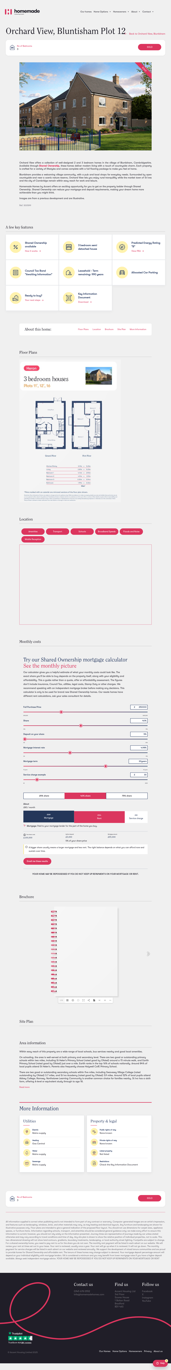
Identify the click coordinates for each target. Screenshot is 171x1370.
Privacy (148, 1351)
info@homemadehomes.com (89, 1294)
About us (158, 1351)
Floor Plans (83, 329)
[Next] (119, 106)
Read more (24, 1087)
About (134, 11)
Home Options (101, 11)
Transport (57, 531)
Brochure (109, 329)
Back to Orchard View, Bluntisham (147, 33)
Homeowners (119, 11)
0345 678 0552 (82, 1291)
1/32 (61, 1000)
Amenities (33, 531)
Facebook (147, 1291)
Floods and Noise (131, 531)
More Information (138, 329)
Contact (146, 11)
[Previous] (52, 106)
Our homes (86, 11)
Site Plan (121, 329)
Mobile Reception (33, 539)
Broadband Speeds (107, 531)
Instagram (147, 1297)
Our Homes (104, 1351)
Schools (82, 531)
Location (97, 329)
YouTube (146, 1301)
